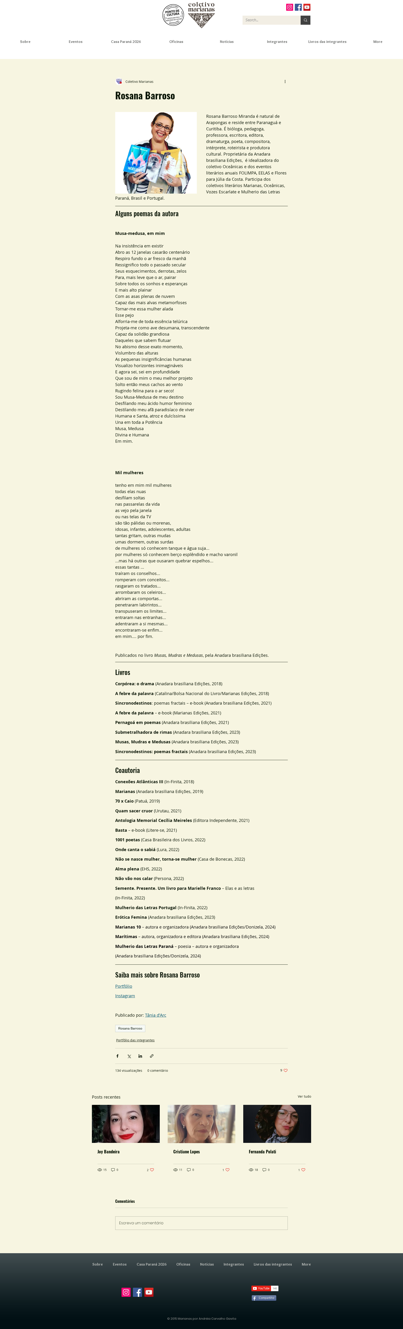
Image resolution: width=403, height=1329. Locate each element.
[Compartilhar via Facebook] (117, 1056)
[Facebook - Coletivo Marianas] (298, 7)
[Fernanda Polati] (277, 1124)
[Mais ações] (285, 81)
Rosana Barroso (130, 1028)
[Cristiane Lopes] (202, 1124)
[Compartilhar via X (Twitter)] (129, 1056)
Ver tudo (304, 1096)
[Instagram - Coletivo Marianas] (289, 7)
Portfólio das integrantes (135, 1040)
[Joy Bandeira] (126, 1124)
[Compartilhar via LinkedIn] (140, 1056)
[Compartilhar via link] (151, 1056)
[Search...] (305, 20)
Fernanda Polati (262, 1151)
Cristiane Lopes (186, 1151)
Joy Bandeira (108, 1151)
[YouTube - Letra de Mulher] (306, 7)
